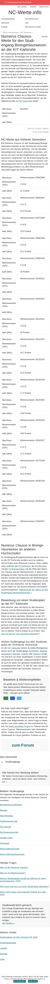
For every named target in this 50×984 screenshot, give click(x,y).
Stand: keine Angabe (41, 132)
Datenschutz (44, 7)
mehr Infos (33, 981)
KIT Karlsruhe (26, 32)
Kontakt (33, 7)
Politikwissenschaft (8, 821)
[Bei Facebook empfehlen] (12, 698)
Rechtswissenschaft (9, 832)
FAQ (26, 23)
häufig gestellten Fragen (19, 726)
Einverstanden (19, 981)
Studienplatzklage (8, 943)
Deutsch (37, 654)
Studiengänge (8, 19)
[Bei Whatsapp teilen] (5, 698)
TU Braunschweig (16, 569)
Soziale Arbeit (6, 838)
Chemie (24, 654)
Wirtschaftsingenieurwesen (12, 854)
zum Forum (23, 745)
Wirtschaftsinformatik (9, 849)
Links (2, 959)
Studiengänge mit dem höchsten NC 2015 (19, 937)
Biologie (16, 654)
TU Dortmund (24, 566)
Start (5, 32)
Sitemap (3, 954)
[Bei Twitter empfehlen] (19, 698)
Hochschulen (14, 32)
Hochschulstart (33, 27)
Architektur (33, 651)
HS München (40, 566)
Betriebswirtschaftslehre (11, 805)
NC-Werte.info (25, 12)
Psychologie (5, 827)
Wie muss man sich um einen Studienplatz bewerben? (24, 886)
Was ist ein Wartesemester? (13, 873)
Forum (4, 27)
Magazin (5, 23)
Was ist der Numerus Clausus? (14, 867)
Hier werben (22, 7)
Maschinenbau (6, 816)
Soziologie (4, 843)
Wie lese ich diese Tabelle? (38, 128)
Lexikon (3, 948)
